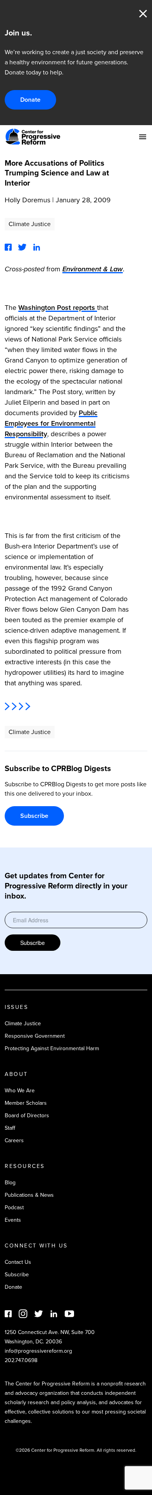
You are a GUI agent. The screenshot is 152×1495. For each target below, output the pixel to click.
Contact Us (18, 1262)
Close (143, 13)
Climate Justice (30, 223)
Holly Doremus (27, 200)
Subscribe (34, 815)
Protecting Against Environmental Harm (52, 1048)
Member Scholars (26, 1103)
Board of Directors (27, 1115)
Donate (30, 99)
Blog (10, 1182)
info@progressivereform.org (38, 1351)
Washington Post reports (57, 308)
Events (13, 1220)
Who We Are (20, 1090)
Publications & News (29, 1195)
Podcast (14, 1207)
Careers (14, 1140)
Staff (10, 1128)
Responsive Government (35, 1036)
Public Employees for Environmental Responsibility (51, 423)
